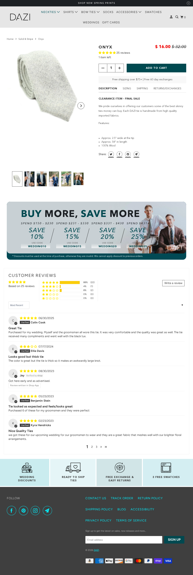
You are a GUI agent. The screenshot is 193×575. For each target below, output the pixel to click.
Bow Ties (89, 12)
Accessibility (142, 509)
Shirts (69, 12)
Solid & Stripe (25, 39)
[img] (29, 318)
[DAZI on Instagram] (36, 510)
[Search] (177, 17)
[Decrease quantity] (103, 68)
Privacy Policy (98, 520)
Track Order (122, 498)
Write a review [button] (173, 283)
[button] (80, 105)
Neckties (49, 12)
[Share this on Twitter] (110, 154)
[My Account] (171, 17)
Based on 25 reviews (21, 286)
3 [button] (96, 447)
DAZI (96, 550)
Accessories (127, 12)
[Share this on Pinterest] (127, 154)
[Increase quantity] (119, 68)
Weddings (91, 22)
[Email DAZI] (48, 510)
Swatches (153, 12)
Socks (108, 12)
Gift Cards (111, 22)
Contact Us (95, 498)
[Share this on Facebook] (119, 154)
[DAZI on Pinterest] (24, 510)
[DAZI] (20, 17)
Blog (121, 509)
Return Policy (150, 498)
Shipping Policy (99, 509)
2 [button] (92, 447)
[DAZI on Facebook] (12, 510)
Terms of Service (131, 520)
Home (10, 39)
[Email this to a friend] (136, 154)
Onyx (105, 47)
